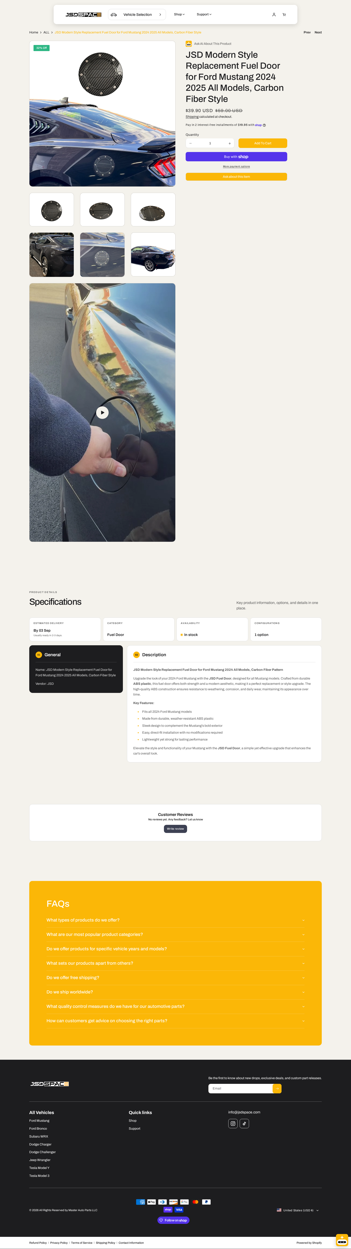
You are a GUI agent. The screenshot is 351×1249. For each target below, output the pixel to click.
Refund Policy (38, 1242)
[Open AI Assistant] (342, 1240)
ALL (46, 32)
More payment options (236, 166)
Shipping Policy (105, 1242)
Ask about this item (236, 177)
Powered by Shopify (309, 1242)
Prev (307, 32)
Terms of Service (81, 1242)
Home (33, 32)
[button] (284, 14)
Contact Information (131, 1242)
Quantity (192, 135)
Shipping (192, 117)
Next (318, 32)
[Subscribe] (277, 1088)
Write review (175, 828)
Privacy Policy (59, 1242)
